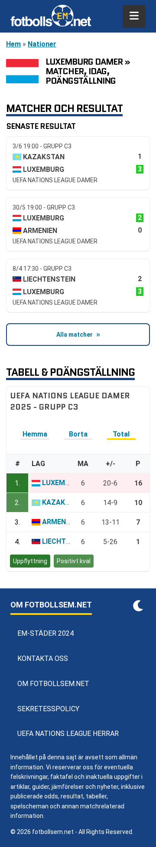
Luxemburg (62, 483)
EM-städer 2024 (45, 633)
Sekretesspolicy (48, 709)
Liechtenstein (68, 541)
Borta (78, 434)
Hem (13, 44)
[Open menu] (134, 16)
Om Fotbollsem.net (53, 684)
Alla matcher (74, 334)
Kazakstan (63, 502)
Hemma (35, 434)
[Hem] (50, 16)
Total (121, 434)
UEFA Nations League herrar (68, 733)
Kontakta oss (42, 658)
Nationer (42, 44)
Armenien (59, 522)
